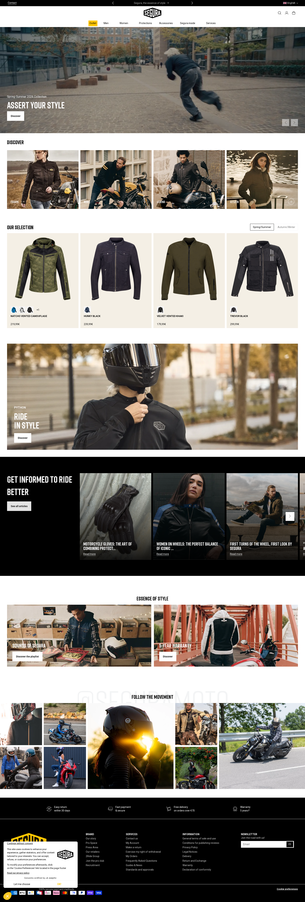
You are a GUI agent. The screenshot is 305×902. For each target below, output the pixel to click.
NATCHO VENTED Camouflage (29, 316)
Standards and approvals (140, 869)
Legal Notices (190, 851)
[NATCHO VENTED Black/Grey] (30, 309)
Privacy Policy (190, 847)
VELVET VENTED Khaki (170, 316)
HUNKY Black (92, 316)
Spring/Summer (262, 227)
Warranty (188, 865)
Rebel (87, 202)
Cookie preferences (287, 889)
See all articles (19, 506)
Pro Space (91, 843)
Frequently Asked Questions (141, 860)
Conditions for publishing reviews (201, 843)
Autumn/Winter (286, 227)
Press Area (92, 847)
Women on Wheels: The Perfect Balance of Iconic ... (187, 546)
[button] (107, 23)
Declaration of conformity (197, 869)
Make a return (133, 847)
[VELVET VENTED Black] (160, 309)
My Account (132, 843)
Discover (23, 437)
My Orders (131, 856)
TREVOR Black (239, 316)
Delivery (187, 856)
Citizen (234, 202)
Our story (91, 838)
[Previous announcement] (113, 3)
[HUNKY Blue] (87, 309)
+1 (38, 309)
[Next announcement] (192, 3)
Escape (15, 202)
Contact (12, 2)
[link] (119, 808)
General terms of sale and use (199, 838)
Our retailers (93, 851)
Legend (161, 202)
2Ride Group (92, 856)
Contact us (132, 838)
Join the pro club (95, 860)
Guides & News (134, 865)
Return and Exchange (194, 860)
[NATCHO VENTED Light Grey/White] (22, 309)
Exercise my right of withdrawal (143, 851)
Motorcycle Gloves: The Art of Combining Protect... (107, 546)
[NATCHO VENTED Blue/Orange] (14, 309)
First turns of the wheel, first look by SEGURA (261, 546)
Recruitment (93, 865)
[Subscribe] (290, 844)
